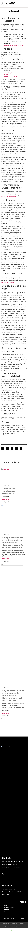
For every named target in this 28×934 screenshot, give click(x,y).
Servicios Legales (9, 907)
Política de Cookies (10, 76)
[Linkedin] (4, 878)
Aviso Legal (8, 73)
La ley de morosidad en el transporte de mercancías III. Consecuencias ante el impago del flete (12, 542)
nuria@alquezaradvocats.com (14, 861)
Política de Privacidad (11, 75)
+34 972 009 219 (13, 864)
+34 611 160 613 (15, 867)
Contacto (6, 914)
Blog (5, 911)
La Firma (6, 909)
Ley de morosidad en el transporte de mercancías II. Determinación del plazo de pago (13, 695)
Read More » (6, 499)
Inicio (5, 905)
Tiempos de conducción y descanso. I (9, 491)
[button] (26, 4)
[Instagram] (9, 878)
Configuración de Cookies (13, 927)
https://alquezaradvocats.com (14, 45)
